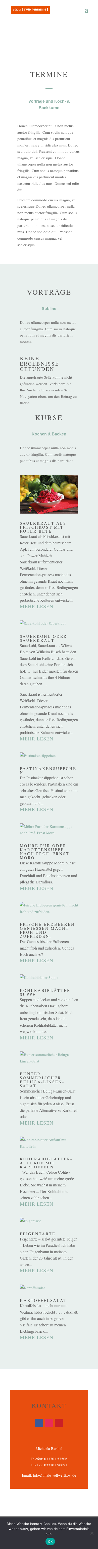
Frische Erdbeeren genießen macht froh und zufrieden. (47, 930)
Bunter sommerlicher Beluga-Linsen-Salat (42, 1079)
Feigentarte (38, 1233)
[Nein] (91, 1533)
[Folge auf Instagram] (49, 1423)
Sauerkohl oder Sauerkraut (43, 638)
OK (50, 1541)
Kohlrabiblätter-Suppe (46, 992)
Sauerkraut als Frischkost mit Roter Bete (43, 527)
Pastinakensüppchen (48, 770)
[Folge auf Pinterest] (59, 1423)
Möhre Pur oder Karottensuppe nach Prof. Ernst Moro (44, 851)
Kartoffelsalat (43, 1300)
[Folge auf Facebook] (39, 1423)
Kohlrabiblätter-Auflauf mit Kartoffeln (46, 1162)
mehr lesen (36, 606)
